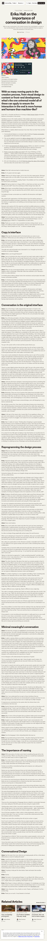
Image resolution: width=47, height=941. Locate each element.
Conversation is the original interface (9, 79)
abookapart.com (5, 220)
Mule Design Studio (32, 114)
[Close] (42, 931)
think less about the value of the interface (34, 161)
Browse (40, 902)
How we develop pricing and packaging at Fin (6, 915)
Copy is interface (5, 77)
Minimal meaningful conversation (8, 82)
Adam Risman (21, 32)
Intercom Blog (8, 3)
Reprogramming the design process (9, 81)
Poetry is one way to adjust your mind (14, 152)
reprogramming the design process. (18, 146)
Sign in (29, 3)
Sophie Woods (7, 919)
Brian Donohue (22, 919)
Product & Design (18, 10)
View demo (34, 3)
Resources (20, 3)
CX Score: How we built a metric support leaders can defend (38, 915)
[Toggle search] (27, 3)
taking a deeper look (27, 138)
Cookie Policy (37, 936)
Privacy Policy (30, 936)
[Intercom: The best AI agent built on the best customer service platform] (3, 3)
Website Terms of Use (22, 936)
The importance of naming (7, 84)
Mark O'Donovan (37, 919)
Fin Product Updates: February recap (23, 915)
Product (14, 3)
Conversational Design (6, 86)
